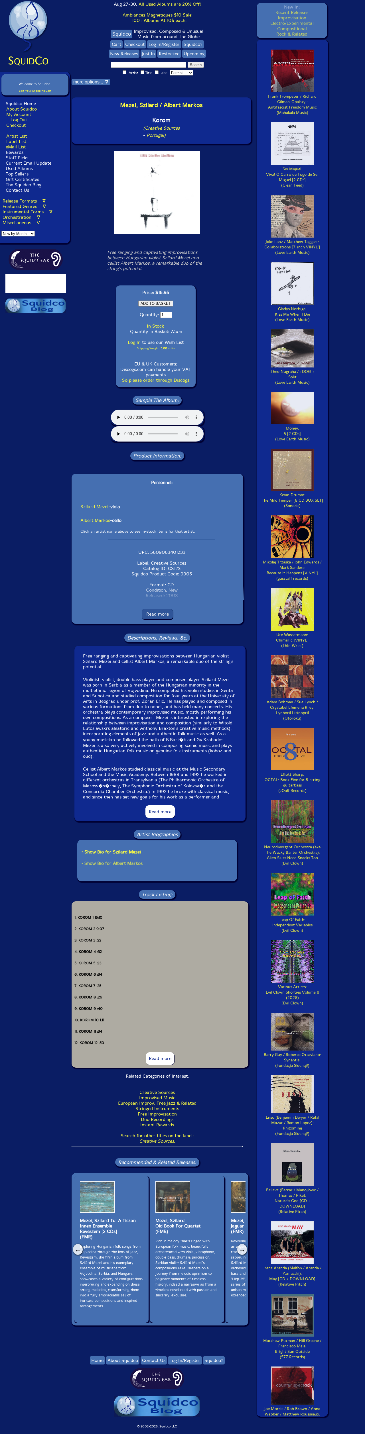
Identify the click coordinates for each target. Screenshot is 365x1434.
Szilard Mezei (94, 506)
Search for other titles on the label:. (157, 1138)
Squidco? (193, 44)
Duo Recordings (157, 1119)
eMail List (16, 147)
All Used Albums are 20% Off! (170, 4)
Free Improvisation (157, 1114)
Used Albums (19, 168)
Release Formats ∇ (24, 201)
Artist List (16, 136)
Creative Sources (157, 1092)
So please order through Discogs (155, 380)
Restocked (169, 53)
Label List (16, 141)
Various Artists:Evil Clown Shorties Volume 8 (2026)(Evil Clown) (292, 995)
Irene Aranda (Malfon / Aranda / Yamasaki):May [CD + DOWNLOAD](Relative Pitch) (292, 1276)
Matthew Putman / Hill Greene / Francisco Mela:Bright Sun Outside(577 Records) (292, 1348)
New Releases (124, 53)
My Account (18, 114)
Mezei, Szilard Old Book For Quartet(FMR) (177, 1226)
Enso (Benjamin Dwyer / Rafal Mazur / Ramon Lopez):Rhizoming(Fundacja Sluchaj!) (292, 1125)
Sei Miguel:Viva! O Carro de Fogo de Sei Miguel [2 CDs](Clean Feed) (292, 177)
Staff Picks (17, 157)
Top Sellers (17, 174)
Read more (157, 614)
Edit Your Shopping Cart (35, 90)
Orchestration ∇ (21, 217)
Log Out (19, 119)
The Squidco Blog (23, 184)
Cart (116, 44)
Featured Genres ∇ (24, 206)
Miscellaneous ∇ (21, 222)
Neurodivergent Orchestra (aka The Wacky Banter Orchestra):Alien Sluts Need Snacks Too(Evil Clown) (292, 855)
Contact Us (16, 190)
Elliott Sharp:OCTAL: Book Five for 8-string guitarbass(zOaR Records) (292, 782)
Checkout (16, 125)
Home (97, 1360)
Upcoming (194, 53)
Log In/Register (164, 44)
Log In (134, 342)
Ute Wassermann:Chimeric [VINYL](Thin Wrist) (292, 640)
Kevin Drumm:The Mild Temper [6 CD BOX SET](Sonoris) (292, 500)
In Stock (155, 326)
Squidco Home (21, 103)
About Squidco (21, 109)
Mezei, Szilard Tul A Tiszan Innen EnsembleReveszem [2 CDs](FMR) (108, 1228)
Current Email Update (27, 163)
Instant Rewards (157, 1124)
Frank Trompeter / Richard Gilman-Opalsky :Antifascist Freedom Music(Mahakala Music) (292, 104)
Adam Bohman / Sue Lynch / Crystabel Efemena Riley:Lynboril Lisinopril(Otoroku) (292, 710)
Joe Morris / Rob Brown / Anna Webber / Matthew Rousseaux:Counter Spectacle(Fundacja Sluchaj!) (292, 1416)
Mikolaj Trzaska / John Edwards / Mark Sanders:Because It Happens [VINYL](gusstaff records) (292, 570)
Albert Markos (95, 520)
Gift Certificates (22, 179)
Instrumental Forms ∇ (27, 212)
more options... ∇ (90, 81)
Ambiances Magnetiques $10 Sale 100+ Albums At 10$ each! (157, 17)
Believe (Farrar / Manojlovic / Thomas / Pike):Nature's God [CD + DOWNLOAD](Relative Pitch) (292, 1201)
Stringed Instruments (157, 1108)
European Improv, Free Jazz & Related (157, 1103)
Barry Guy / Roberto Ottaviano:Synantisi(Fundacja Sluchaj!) (292, 1060)
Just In (148, 53)
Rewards (14, 152)
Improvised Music (157, 1097)
